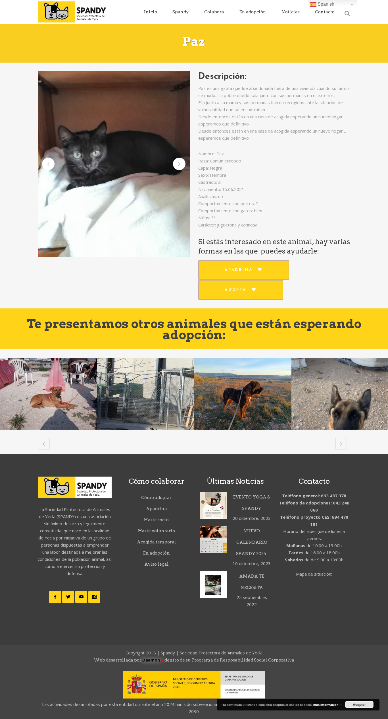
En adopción (156, 553)
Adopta (236, 290)
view (48, 410)
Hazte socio (156, 519)
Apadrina (239, 270)
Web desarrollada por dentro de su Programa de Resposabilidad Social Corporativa (194, 660)
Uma (49, 378)
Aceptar (359, 704)
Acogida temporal (156, 542)
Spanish (325, 4)
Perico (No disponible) (340, 428)
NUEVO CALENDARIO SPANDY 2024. (251, 542)
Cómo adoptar (156, 497)
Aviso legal (156, 564)
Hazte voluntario (156, 530)
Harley (145, 415)
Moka (243, 378)
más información (326, 704)
